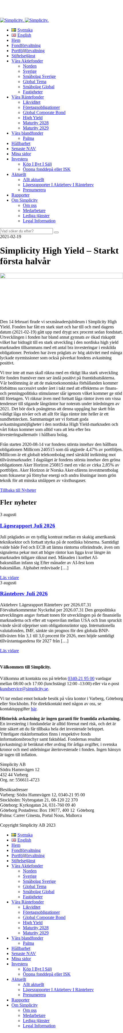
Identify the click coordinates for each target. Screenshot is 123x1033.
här (33, 708)
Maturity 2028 (36, 122)
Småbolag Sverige (39, 76)
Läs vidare (9, 577)
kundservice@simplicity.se (24, 688)
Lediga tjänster (36, 215)
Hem (15, 40)
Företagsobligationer (41, 107)
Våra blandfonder (27, 133)
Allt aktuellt (33, 179)
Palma (28, 138)
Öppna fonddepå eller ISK (47, 169)
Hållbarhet (20, 143)
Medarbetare (34, 210)
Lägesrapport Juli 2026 (27, 526)
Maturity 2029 (36, 128)
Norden (30, 66)
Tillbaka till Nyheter (18, 490)
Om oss (30, 205)
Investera (19, 158)
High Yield (33, 117)
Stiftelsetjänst (23, 55)
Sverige (30, 71)
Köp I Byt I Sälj (37, 164)
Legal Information (39, 220)
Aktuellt (18, 174)
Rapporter (20, 195)
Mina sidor (21, 153)
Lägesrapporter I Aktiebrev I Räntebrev (58, 184)
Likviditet (31, 102)
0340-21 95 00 (81, 678)
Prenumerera (34, 189)
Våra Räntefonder (27, 97)
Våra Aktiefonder (27, 60)
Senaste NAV (23, 148)
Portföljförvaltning (28, 50)
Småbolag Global (38, 86)
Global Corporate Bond (44, 112)
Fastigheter (33, 91)
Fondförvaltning (26, 45)
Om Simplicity (24, 200)
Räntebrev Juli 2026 (24, 594)
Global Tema (34, 81)
